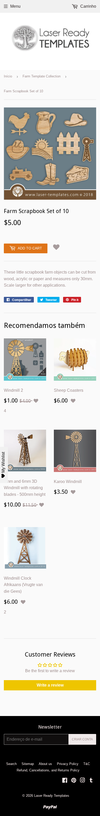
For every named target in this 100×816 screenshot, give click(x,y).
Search (11, 764)
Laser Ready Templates (51, 796)
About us (45, 764)
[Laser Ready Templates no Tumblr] (91, 781)
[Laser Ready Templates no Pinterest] (73, 781)
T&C (86, 764)
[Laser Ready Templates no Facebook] (64, 781)
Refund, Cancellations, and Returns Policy (48, 770)
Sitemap (28, 764)
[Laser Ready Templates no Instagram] (82, 781)
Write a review (50, 685)
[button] (56, 247)
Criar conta (82, 739)
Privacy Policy (67, 764)
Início (8, 76)
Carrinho (87, 6)
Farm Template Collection (42, 76)
